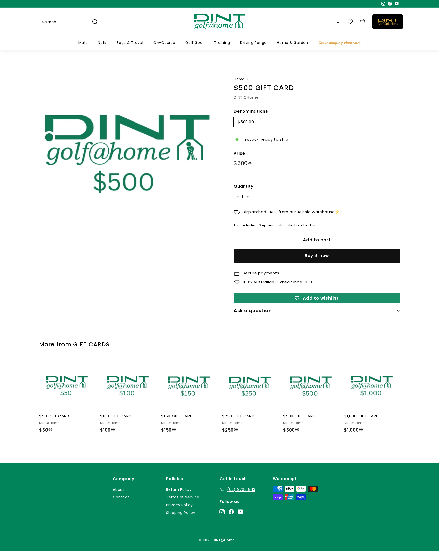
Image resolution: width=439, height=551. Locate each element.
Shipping (267, 225)
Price (239, 153)
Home (239, 79)
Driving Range (253, 42)
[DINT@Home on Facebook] (231, 511)
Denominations (251, 111)
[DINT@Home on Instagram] (222, 511)
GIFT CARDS (91, 344)
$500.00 (246, 122)
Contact (121, 497)
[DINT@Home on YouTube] (240, 511)
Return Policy (179, 489)
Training (222, 42)
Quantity (244, 186)
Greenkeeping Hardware (339, 43)
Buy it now (317, 256)
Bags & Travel (130, 42)
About (118, 489)
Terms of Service (182, 497)
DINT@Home (246, 97)
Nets (102, 42)
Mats (83, 42)
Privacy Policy (179, 505)
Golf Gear (194, 42)
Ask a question (253, 310)
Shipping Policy (180, 512)
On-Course (164, 42)
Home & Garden (292, 42)
